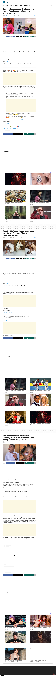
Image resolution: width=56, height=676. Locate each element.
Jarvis (8, 130)
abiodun (7, 15)
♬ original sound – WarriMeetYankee (11, 320)
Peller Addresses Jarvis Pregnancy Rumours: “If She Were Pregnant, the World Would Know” (18, 63)
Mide (6, 237)
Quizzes (30, 5)
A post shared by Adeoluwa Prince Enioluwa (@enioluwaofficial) (14, 569)
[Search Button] (52, 5)
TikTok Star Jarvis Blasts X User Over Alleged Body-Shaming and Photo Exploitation (17, 65)
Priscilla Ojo (10, 335)
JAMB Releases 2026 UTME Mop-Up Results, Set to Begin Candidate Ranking (15, 491)
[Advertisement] (31, 2)
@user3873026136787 (8, 312)
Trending (10, 5)
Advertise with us (51, 671)
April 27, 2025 (11, 15)
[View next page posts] (20, 67)
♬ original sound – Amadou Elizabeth (11, 128)
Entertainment (15, 5)
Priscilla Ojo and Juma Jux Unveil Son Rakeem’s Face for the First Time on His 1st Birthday (18, 286)
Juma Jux (6, 335)
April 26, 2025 (10, 237)
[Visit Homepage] (5, 2)
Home (4, 5)
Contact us (46, 671)
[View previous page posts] (18, 67)
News (7, 5)
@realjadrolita (6, 123)
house (6, 130)
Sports (21, 5)
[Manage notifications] (54, 674)
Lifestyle (25, 5)
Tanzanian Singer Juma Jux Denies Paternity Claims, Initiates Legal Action (15, 285)
